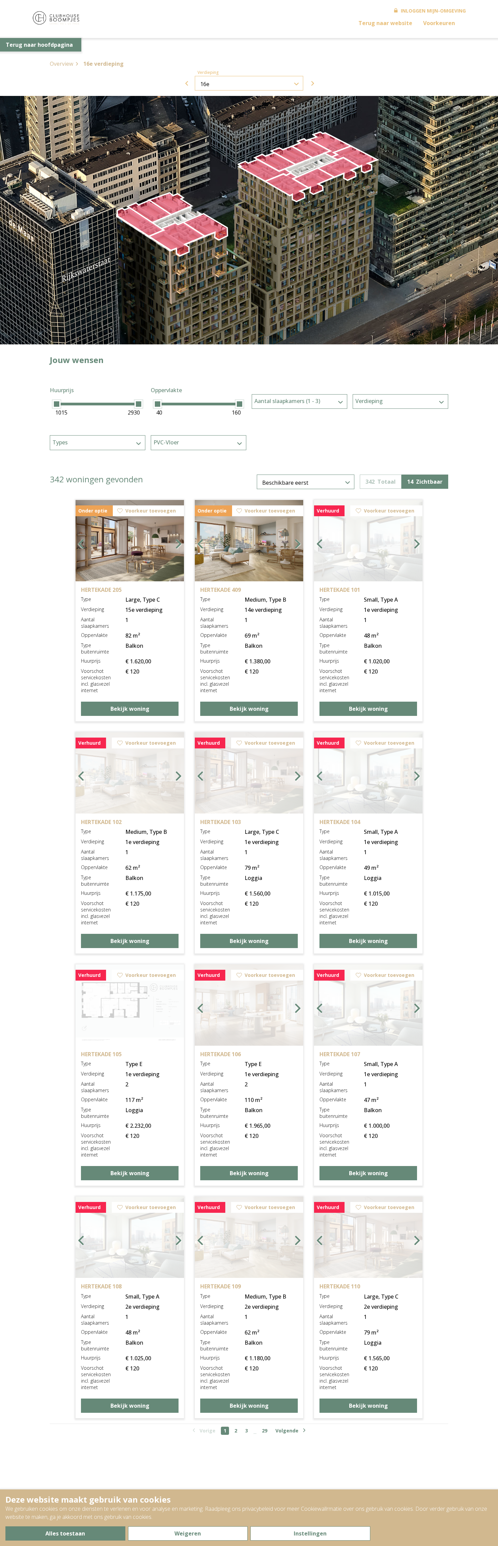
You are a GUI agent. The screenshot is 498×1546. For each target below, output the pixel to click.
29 (264, 1430)
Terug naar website (385, 23)
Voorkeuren (439, 23)
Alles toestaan (65, 1533)
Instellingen (310, 1533)
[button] (149, 211)
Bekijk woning (129, 708)
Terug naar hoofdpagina (39, 44)
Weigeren (187, 1533)
